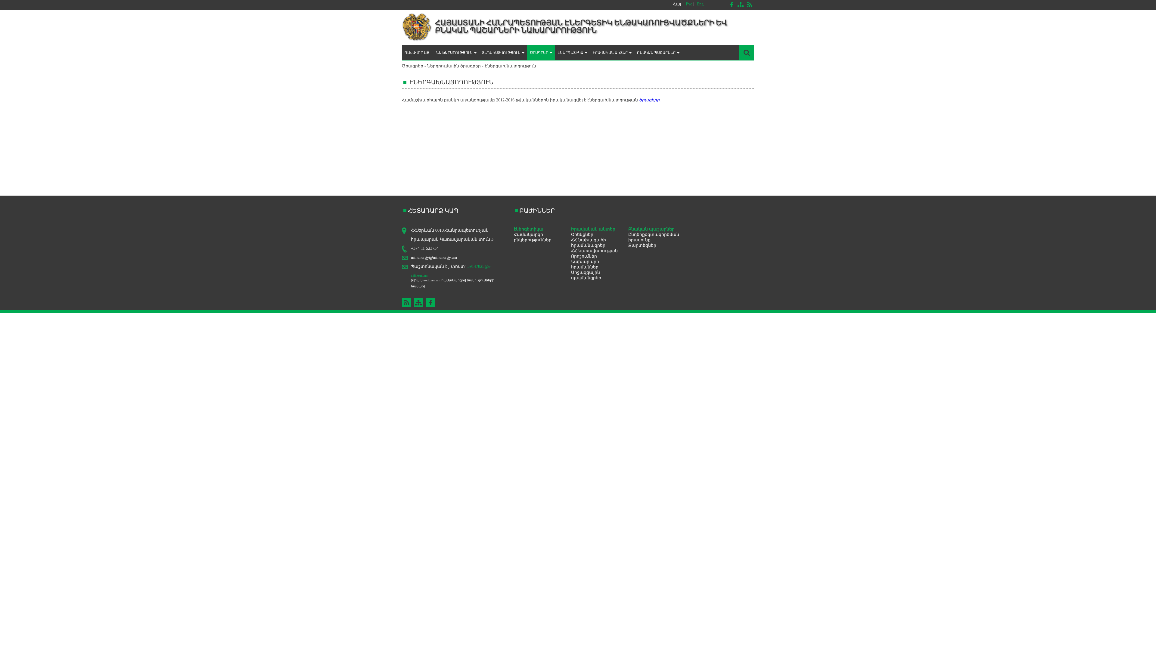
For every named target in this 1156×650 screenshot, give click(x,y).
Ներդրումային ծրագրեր (454, 66)
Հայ (677, 4)
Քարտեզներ (642, 245)
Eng (700, 4)
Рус (689, 4)
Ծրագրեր (412, 66)
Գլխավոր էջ (417, 53)
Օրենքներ (582, 234)
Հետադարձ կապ (433, 210)
